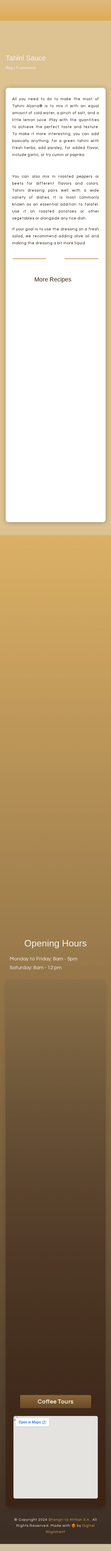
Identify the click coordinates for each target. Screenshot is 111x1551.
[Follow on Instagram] (63, 1384)
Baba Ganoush (27, 355)
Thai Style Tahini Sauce (35, 446)
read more (21, 361)
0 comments (26, 68)
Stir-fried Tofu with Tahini (35, 487)
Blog (9, 68)
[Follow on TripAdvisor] (48, 1384)
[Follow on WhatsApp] (34, 1384)
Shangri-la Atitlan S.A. (69, 1520)
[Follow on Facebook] (77, 1384)
